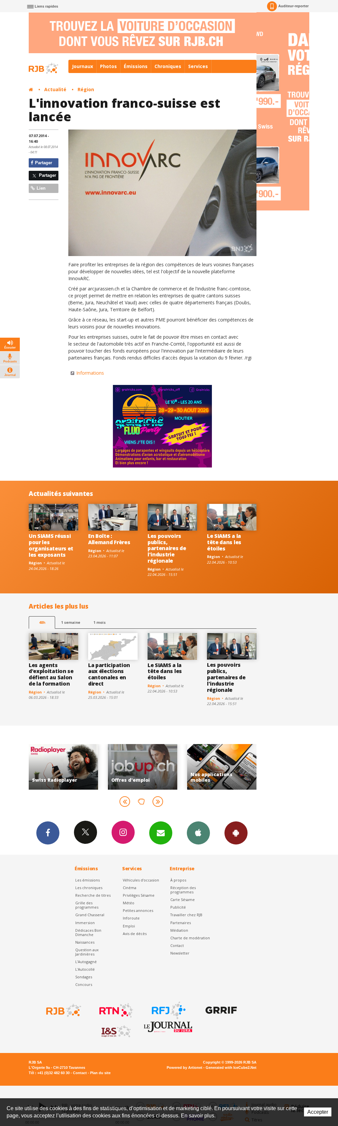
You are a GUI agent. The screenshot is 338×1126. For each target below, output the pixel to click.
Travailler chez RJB (186, 915)
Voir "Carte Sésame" (229, 766)
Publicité (178, 907)
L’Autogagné (86, 961)
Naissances (84, 942)
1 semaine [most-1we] (70, 622)
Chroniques (167, 66)
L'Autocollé (85, 969)
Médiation (179, 930)
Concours (83, 984)
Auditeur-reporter (293, 6)
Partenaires (180, 922)
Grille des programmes (86, 905)
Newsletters (160, 833)
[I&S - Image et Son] (115, 1031)
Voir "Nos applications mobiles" (150, 766)
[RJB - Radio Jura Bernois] (63, 1010)
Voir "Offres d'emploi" (70, 766)
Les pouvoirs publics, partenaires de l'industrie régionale (167, 548)
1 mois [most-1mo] (99, 622)
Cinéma (129, 887)
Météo (128, 903)
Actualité (55, 89)
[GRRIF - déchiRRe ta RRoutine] (220, 1010)
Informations (90, 373)
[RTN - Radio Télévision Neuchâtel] (115, 1010)
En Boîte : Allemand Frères (109, 539)
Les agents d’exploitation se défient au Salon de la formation (51, 674)
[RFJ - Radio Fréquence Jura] (168, 1010)
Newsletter (179, 953)
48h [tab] (42, 622)
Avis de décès (135, 933)
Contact (177, 945)
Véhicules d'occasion (141, 880)
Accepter (317, 1112)
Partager (43, 162)
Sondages (83, 977)
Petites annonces (138, 910)
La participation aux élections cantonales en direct (109, 674)
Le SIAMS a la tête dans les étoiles (224, 542)
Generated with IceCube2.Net (231, 1068)
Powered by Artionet (184, 1068)
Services (198, 66)
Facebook (47, 833)
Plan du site (100, 1073)
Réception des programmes (183, 889)
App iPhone (198, 833)
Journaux (82, 66)
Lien (40, 188)
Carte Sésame (182, 899)
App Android (236, 833)
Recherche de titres (93, 895)
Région (86, 89)
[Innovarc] (162, 193)
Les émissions (87, 880)
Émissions (136, 66)
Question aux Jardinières (87, 952)
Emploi (129, 926)
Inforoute (131, 918)
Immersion (85, 922)
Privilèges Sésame (138, 895)
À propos (178, 880)
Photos (108, 66)
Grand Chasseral (89, 915)
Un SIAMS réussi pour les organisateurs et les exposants (51, 545)
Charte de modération (190, 938)
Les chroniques (88, 887)
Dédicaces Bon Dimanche (88, 932)
